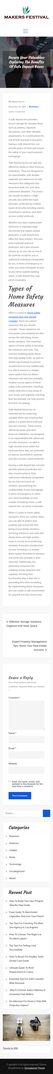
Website (13, 763)
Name (12, 733)
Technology (15, 864)
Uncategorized (17, 871)
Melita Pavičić (18, 102)
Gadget (13, 850)
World (12, 878)
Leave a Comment (17, 112)
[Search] (46, 813)
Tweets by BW (10, 1048)
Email (12, 748)
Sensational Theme (34, 1068)
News (12, 857)
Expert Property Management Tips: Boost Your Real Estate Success (29, 645)
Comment (14, 697)
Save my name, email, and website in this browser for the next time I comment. (27, 784)
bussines (14, 843)
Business (34, 106)
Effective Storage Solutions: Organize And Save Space (24, 623)
